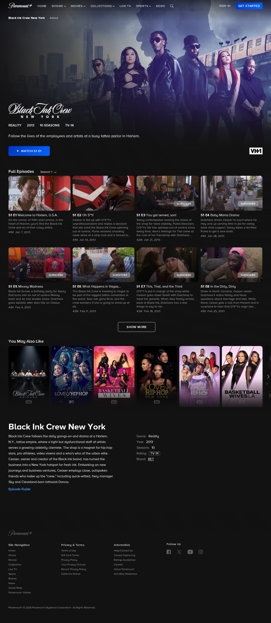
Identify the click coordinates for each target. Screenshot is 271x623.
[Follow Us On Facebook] (169, 552)
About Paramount (124, 569)
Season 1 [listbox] (46, 171)
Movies (12, 560)
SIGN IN (225, 5)
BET (151, 459)
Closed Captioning (124, 555)
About (54, 18)
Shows (12, 555)
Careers (118, 564)
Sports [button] (142, 6)
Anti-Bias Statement (125, 574)
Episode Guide (19, 489)
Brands (12, 578)
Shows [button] (58, 6)
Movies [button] (77, 6)
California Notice (70, 574)
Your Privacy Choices (73, 564)
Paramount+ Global (19, 592)
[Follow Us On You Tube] (190, 552)
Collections (14, 564)
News (160, 6)
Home (42, 6)
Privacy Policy (69, 560)
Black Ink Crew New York (26, 18)
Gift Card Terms (70, 555)
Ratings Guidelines (125, 560)
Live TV (125, 6)
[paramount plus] (20, 6)
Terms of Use (68, 551)
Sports (12, 574)
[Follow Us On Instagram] (201, 552)
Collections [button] (102, 6)
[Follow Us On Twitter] (179, 551)
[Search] (172, 6)
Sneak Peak (15, 588)
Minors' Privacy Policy (73, 569)
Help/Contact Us (123, 551)
